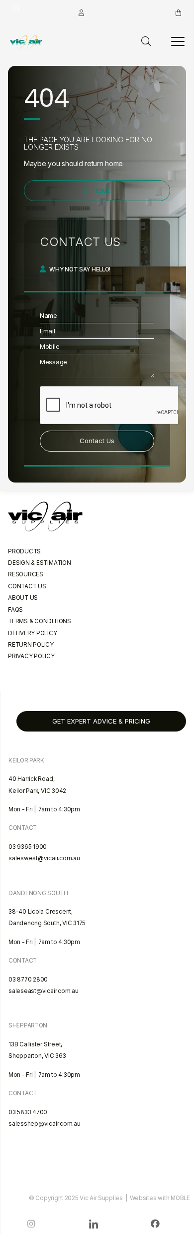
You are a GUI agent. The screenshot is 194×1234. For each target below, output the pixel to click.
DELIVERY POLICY (32, 633)
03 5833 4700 (27, 1112)
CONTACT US (27, 586)
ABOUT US (23, 597)
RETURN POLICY (31, 644)
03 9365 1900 (27, 846)
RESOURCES (25, 574)
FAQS (15, 609)
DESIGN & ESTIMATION (39, 562)
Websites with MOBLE (160, 1198)
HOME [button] (101, 191)
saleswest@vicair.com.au (44, 858)
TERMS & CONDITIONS (39, 621)
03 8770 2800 (28, 979)
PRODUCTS (24, 551)
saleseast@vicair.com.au (43, 990)
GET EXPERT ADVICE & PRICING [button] (101, 721)
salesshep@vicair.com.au (44, 1123)
